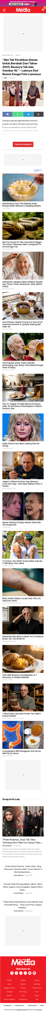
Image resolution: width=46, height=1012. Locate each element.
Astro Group (39, 1009)
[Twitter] (21, 973)
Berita (18, 55)
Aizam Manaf (7, 846)
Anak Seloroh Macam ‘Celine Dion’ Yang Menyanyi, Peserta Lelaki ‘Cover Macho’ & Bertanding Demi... (23, 869)
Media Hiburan (7, 55)
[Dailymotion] (34, 973)
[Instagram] (16, 973)
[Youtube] (29, 973)
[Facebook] (12, 973)
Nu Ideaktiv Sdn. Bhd (21, 1009)
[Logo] (23, 10)
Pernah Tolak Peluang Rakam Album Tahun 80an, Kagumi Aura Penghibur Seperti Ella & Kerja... (23, 887)
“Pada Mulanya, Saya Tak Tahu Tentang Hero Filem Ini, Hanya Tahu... (22, 841)
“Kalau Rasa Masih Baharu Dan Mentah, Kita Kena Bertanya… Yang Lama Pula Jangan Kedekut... (23, 904)
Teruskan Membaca (23, 144)
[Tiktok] (25, 973)
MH (5, 78)
